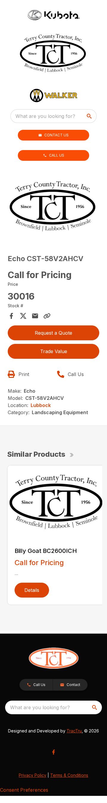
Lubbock (41, 405)
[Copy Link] (47, 315)
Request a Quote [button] (53, 333)
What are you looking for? (45, 116)
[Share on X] (23, 315)
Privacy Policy (32, 775)
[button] (53, 135)
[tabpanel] (53, 208)
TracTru (74, 730)
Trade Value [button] (53, 351)
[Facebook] (53, 752)
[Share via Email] (35, 315)
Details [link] (31, 590)
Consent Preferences (24, 790)
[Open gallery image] (53, 207)
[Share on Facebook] (11, 315)
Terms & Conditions (69, 775)
